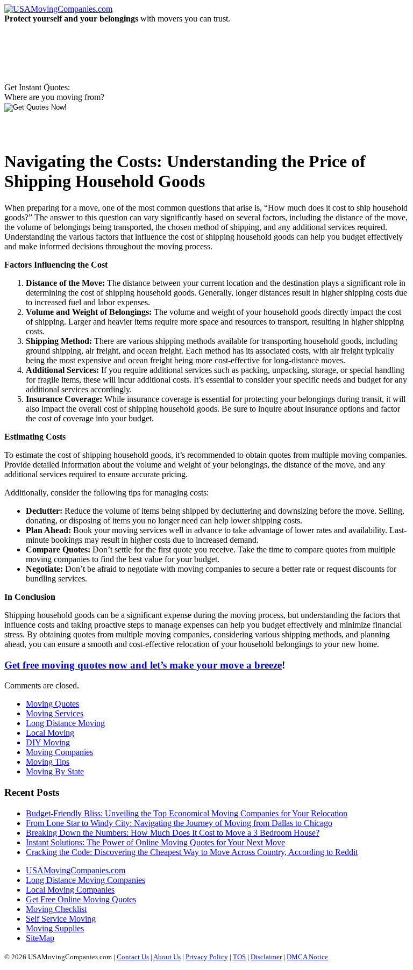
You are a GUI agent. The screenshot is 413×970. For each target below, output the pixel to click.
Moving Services (54, 713)
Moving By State (55, 771)
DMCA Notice (307, 957)
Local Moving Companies (70, 889)
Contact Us (133, 957)
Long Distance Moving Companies (85, 880)
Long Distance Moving (65, 723)
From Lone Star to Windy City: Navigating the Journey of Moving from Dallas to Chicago (179, 823)
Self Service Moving (61, 918)
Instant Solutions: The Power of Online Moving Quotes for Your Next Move (155, 842)
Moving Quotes (52, 703)
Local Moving (50, 732)
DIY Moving (48, 742)
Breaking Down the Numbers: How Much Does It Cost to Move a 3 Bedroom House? (172, 832)
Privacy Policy (207, 957)
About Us (167, 957)
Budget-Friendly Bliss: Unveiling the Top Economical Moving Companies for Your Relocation (186, 813)
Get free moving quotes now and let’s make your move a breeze (143, 665)
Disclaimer (266, 957)
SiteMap (40, 938)
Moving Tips (47, 761)
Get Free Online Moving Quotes (81, 899)
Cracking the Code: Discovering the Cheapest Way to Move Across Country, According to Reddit (192, 852)
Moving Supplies (55, 928)
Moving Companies (59, 752)
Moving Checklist (56, 909)
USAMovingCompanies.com (75, 870)
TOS (239, 957)
